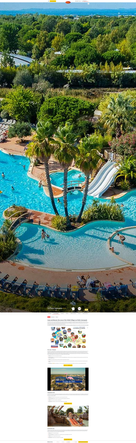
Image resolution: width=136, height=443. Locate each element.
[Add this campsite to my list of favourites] (88, 3)
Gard (52, 309)
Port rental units (68, 365)
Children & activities (73, 313)
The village (49, 313)
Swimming (62, 313)
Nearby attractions (85, 313)
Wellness (67, 313)
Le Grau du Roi (49, 309)
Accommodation (56, 313)
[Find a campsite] (53, 1)
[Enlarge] (87, 327)
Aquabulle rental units (67, 403)
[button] (68, 156)
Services (79, 313)
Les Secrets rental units (68, 439)
